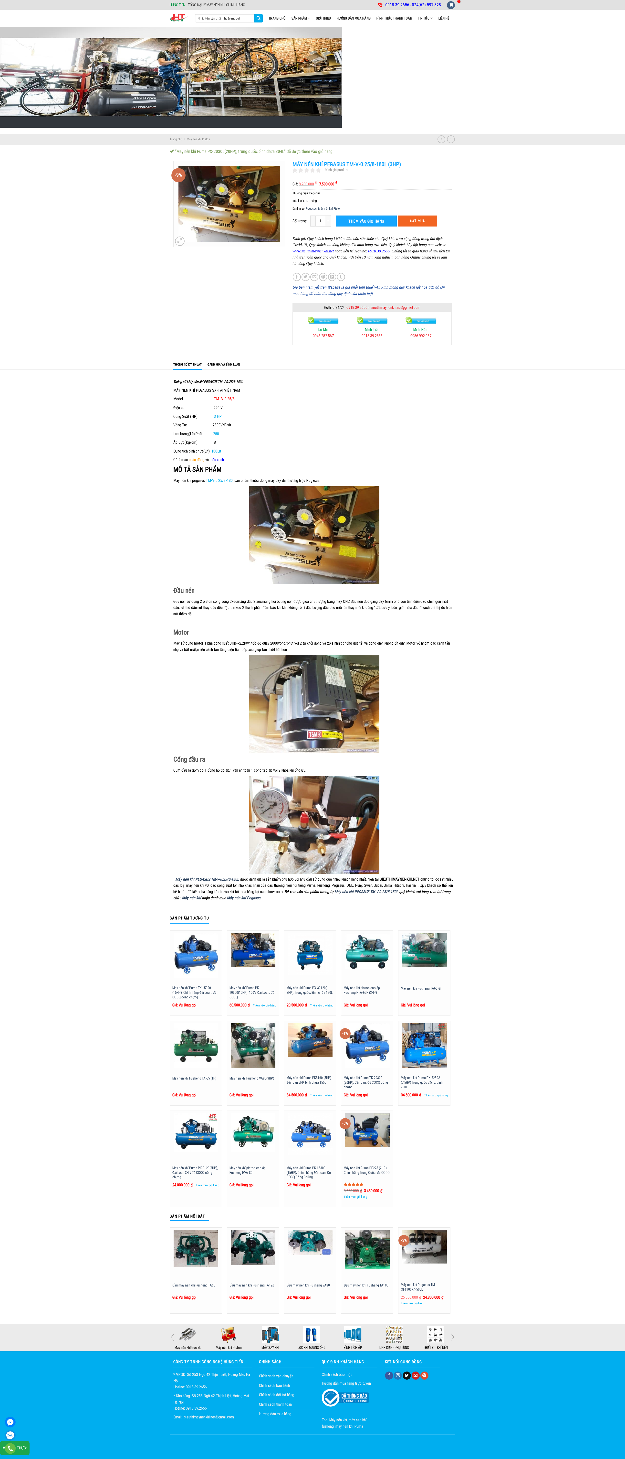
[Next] (450, 1272)
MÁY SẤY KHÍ (271, 1348)
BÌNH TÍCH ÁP (354, 1348)
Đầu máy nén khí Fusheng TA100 (366, 1285)
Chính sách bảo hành (274, 1385)
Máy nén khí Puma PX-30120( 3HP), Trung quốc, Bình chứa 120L (310, 990)
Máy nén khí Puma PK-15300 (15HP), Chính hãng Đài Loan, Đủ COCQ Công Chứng (309, 1172)
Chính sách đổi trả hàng (276, 1395)
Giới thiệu (323, 18)
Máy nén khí (191, 898)
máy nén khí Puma (349, 1426)
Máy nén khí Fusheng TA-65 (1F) (194, 1078)
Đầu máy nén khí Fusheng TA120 (251, 1285)
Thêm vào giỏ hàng (366, 221)
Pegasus (311, 208)
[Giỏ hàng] (451, 5)
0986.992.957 (329, 336)
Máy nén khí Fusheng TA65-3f (421, 988)
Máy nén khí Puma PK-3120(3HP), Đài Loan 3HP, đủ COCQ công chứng (195, 1172)
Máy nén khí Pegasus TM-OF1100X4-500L (418, 1287)
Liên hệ (443, 18)
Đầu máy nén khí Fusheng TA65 (193, 1285)
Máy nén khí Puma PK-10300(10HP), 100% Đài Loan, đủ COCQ (251, 992)
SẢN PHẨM (299, 18)
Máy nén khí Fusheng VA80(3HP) (251, 1078)
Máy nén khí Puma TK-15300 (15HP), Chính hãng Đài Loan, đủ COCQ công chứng (194, 992)
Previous (172, 1337)
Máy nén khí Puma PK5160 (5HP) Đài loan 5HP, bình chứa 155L (309, 1080)
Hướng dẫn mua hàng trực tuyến (346, 1383)
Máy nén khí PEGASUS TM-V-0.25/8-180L (207, 879)
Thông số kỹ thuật (187, 364)
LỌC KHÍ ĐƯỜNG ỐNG (312, 1348)
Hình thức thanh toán (394, 18)
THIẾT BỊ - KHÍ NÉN (436, 1348)
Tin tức (423, 18)
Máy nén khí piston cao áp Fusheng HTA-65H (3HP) (362, 990)
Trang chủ (277, 18)
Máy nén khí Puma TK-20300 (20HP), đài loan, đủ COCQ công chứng (366, 1082)
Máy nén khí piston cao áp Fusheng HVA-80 (247, 1170)
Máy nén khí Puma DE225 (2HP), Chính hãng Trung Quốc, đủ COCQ (367, 1170)
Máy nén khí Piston (198, 139)
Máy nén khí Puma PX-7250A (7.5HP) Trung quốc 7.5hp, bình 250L (422, 1082)
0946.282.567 (427, 336)
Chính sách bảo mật (337, 1374)
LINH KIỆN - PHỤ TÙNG (395, 1348)
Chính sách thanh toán (275, 1404)
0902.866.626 (378, 336)
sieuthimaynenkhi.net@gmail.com (395, 307)
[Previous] (170, 1272)
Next (452, 1337)
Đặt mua (417, 221)
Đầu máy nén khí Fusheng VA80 (308, 1285)
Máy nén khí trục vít (189, 1348)
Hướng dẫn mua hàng (354, 18)
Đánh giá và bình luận (224, 364)
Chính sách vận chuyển (276, 1376)
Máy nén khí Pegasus (243, 898)
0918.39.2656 (356, 307)
